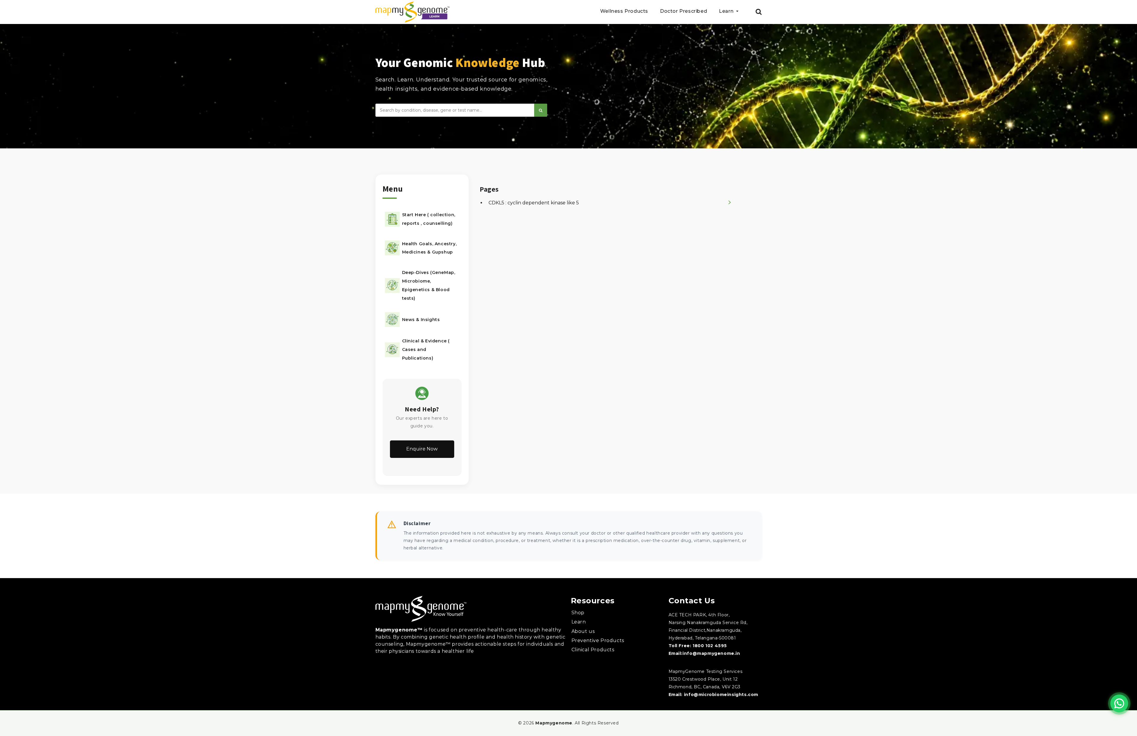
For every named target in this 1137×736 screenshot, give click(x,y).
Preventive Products (597, 640)
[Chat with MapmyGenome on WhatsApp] (1119, 703)
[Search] (540, 110)
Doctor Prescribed (683, 11)
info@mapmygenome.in (711, 653)
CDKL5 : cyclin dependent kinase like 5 (534, 203)
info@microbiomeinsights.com (721, 694)
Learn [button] (727, 11)
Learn (578, 621)
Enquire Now (422, 449)
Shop (577, 612)
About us (583, 631)
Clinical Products (592, 649)
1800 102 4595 (710, 645)
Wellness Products (624, 11)
